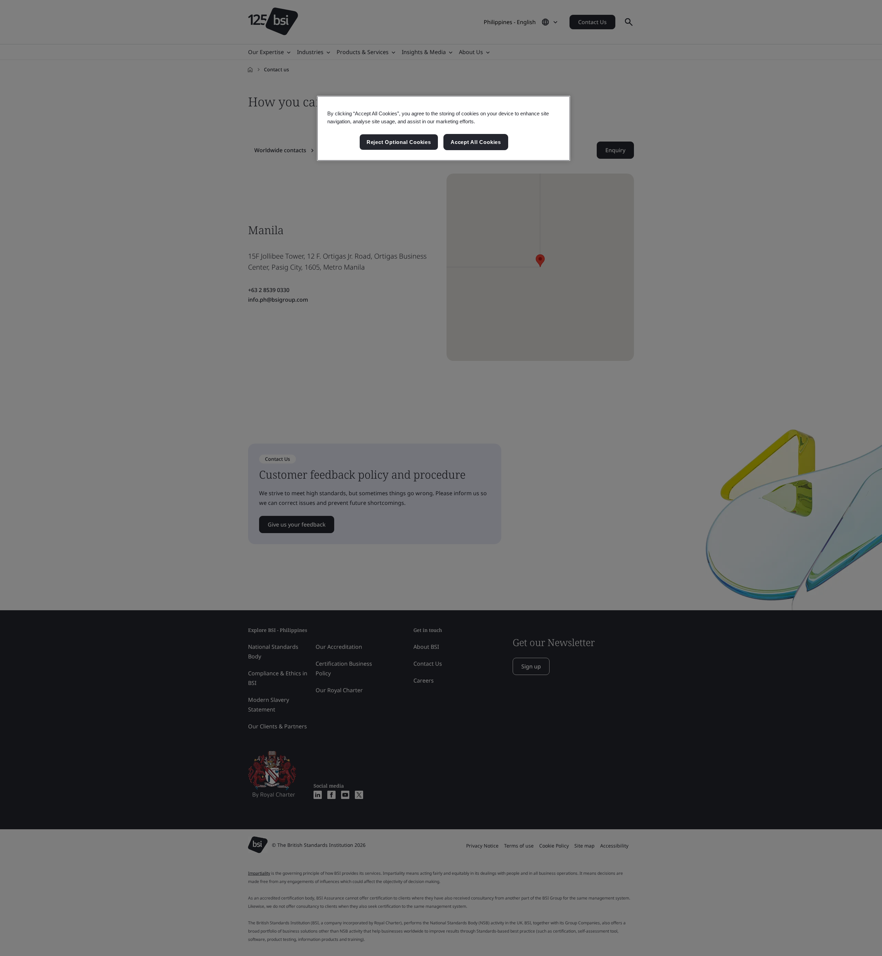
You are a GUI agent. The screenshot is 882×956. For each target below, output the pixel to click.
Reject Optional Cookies (399, 142)
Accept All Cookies (476, 142)
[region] (443, 128)
